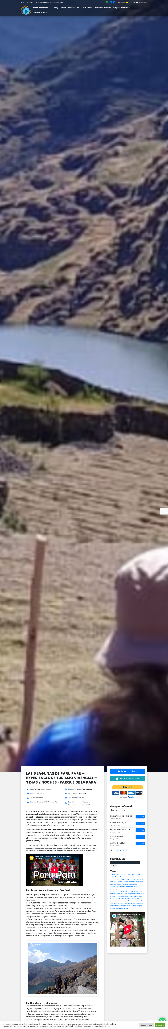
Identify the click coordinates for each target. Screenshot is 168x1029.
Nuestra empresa (40, 8)
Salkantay (113, 898)
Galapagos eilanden (132, 886)
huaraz (123, 889)
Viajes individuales (121, 8)
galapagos (133, 884)
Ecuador (140, 882)
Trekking (54, 8)
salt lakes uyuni (123, 898)
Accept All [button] (160, 1025)
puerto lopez (138, 896)
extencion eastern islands (119, 884)
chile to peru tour (126, 879)
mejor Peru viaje (126, 894)
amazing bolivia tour (127, 874)
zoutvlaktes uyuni (122, 908)
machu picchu (122, 891)
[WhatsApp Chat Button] (162, 1021)
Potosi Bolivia (128, 896)
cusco (126, 882)
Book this (140, 817)
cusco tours (132, 882)
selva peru (113, 903)
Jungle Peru (130, 889)
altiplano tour (115, 874)
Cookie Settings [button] (146, 1025)
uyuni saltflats (131, 906)
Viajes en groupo (39, 12)
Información (73, 8)
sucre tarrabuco (127, 903)
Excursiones (87, 8)
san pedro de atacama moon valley (130, 901)
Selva (63, 8)
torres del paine (120, 906)
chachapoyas (115, 879)
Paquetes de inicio (103, 8)
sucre (120, 903)
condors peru (118, 882)
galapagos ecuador (117, 886)
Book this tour (129, 771)
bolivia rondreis (129, 877)
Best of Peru (119, 877)
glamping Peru (115, 889)
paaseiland (120, 896)
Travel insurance (129, 778)
